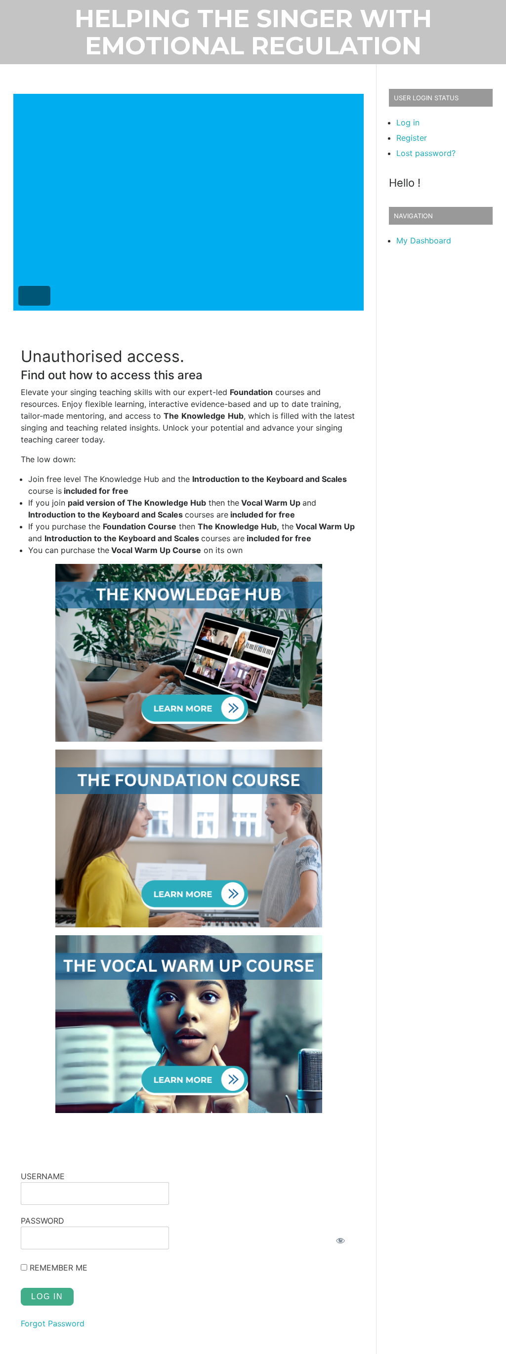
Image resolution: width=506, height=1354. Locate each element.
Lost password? (426, 153)
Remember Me (57, 1268)
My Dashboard (423, 240)
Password (42, 1221)
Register (411, 138)
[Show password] (340, 1240)
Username (43, 1176)
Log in (408, 122)
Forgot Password (52, 1323)
